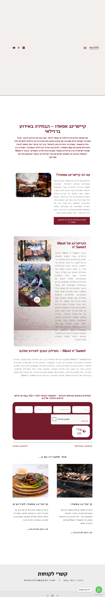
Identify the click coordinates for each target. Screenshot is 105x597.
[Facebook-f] (19, 48)
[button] (85, 48)
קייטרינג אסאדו (81, 504)
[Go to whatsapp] (99, 589)
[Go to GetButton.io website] (99, 594)
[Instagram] (48, 596)
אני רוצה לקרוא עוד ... (81, 532)
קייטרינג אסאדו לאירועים (30, 504)
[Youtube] (14, 48)
